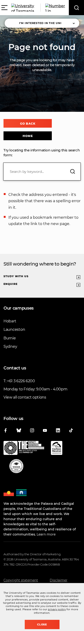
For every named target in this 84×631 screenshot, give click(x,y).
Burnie (10, 338)
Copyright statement (21, 580)
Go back (27, 123)
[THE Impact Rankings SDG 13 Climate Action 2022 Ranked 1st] (24, 449)
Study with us (16, 276)
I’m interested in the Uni (40, 23)
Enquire (11, 284)
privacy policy (57, 609)
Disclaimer (58, 580)
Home (28, 136)
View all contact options (25, 397)
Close (42, 624)
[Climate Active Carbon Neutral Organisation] (56, 449)
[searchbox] (42, 171)
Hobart (10, 321)
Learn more (46, 534)
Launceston (14, 329)
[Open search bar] (76, 7)
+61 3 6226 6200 (21, 381)
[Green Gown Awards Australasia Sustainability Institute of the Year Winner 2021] (16, 467)
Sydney (10, 346)
